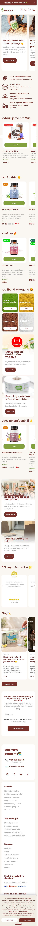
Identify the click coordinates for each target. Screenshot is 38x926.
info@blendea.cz (16, 766)
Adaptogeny (25, 302)
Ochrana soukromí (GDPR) (14, 836)
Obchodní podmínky (12, 829)
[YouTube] (21, 774)
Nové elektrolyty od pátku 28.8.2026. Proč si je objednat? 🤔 (13, 659)
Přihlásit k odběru (18, 728)
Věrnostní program (11, 807)
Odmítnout (9, 920)
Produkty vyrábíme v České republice (17, 397)
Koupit (14, 203)
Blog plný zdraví (10, 800)
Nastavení (18, 924)
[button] (34, 42)
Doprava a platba (11, 826)
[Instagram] (7, 774)
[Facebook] (14, 774)
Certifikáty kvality (11, 858)
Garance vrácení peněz (13, 832)
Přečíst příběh (10, 514)
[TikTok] (28, 774)
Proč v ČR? (10, 412)
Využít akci (10, 370)
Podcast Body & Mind (12, 804)
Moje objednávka (10, 823)
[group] (16, 144)
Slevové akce (9, 810)
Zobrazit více (9, 684)
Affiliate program (11, 861)
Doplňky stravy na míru (16, 540)
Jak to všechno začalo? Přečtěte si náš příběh (16, 496)
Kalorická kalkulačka (12, 797)
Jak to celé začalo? (11, 855)
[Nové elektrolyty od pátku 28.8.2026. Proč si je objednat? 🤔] (14, 634)
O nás (6, 852)
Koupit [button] (16, 145)
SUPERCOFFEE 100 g (10, 151)
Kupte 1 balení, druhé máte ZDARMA (14, 354)
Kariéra (7, 867)
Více (10, 308)
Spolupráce (8, 864)
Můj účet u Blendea (11, 791)
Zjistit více (9, 556)
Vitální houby (9, 322)
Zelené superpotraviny (10, 301)
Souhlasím (27, 920)
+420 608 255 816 (16, 760)
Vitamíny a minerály (24, 321)
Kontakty (7, 849)
